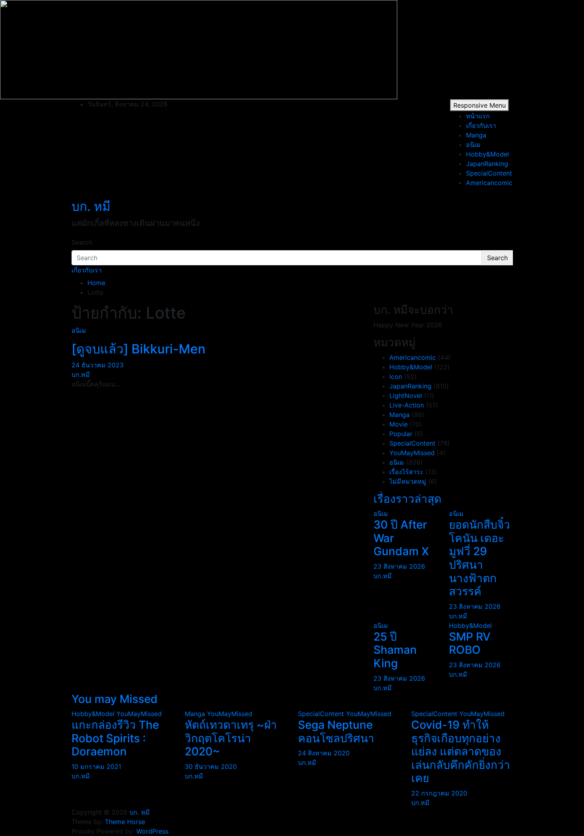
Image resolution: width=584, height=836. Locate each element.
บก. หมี (91, 206)
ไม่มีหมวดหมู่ (407, 481)
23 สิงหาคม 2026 (399, 566)
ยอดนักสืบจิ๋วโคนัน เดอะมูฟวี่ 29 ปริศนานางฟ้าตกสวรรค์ (479, 558)
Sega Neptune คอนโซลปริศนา (336, 731)
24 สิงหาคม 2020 (324, 753)
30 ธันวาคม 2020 (211, 766)
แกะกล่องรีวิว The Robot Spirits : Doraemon (115, 738)
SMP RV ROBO (470, 643)
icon (395, 376)
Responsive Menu (479, 105)
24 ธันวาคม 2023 (98, 365)
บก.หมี (81, 374)
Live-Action (406, 405)
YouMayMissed (412, 453)
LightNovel (405, 396)
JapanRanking (487, 164)
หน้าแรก (478, 116)
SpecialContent (489, 173)
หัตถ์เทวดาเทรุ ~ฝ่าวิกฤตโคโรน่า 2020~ (231, 738)
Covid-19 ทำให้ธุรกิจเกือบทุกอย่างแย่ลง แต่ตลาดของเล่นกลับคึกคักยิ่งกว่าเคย (460, 751)
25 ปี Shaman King (395, 650)
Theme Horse (125, 822)
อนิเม (473, 145)
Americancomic (489, 183)
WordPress (152, 831)
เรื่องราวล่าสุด (407, 499)
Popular (400, 434)
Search (82, 242)
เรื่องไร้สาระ (406, 472)
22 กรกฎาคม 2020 (439, 793)
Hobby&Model (487, 154)
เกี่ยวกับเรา (481, 125)
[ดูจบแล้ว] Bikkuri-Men (138, 349)
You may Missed (115, 699)
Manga (476, 135)
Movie (398, 424)
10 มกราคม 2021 (96, 766)
